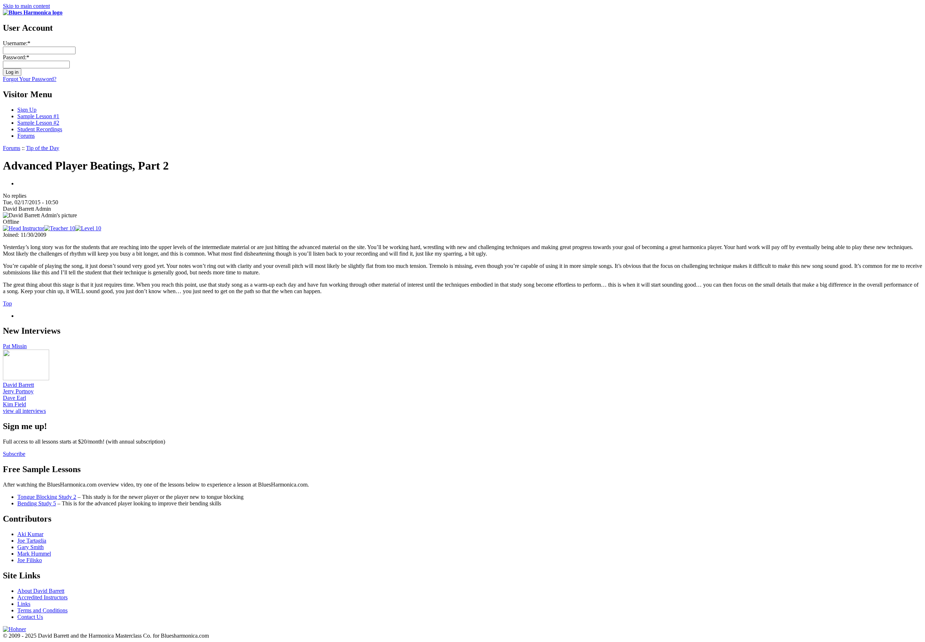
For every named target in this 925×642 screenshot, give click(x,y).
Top (7, 303)
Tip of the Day (42, 148)
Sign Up (26, 110)
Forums (26, 136)
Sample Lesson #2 (38, 123)
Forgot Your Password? (29, 79)
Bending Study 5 (36, 503)
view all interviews (24, 411)
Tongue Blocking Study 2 (46, 497)
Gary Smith (30, 547)
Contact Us (30, 617)
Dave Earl (14, 398)
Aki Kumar (30, 534)
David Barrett (18, 385)
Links (23, 604)
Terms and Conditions (42, 610)
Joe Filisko (29, 560)
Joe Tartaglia (31, 541)
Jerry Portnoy (18, 391)
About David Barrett (40, 591)
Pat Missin (15, 346)
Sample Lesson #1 (38, 116)
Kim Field (14, 404)
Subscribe (14, 454)
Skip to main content (26, 6)
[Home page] (33, 12)
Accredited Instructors (42, 597)
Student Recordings (39, 129)
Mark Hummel (34, 554)
